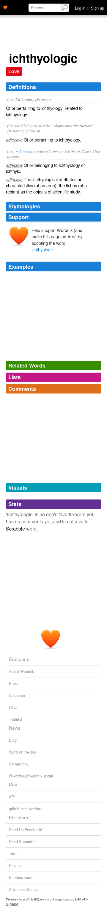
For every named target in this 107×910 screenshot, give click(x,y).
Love (14, 71)
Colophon (17, 695)
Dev (13, 784)
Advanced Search (24, 889)
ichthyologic (43, 249)
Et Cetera (18, 817)
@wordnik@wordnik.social (31, 776)
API (12, 797)
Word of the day (22, 752)
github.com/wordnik (25, 808)
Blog (13, 740)
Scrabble (15, 528)
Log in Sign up (89, 8)
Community (18, 764)
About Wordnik (21, 671)
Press (13, 683)
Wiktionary (23, 150)
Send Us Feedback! (25, 829)
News (15, 727)
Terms (14, 853)
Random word (20, 877)
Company (19, 659)
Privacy (15, 865)
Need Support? (21, 841)
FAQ (13, 707)
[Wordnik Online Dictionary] (5, 7)
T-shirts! (15, 719)
